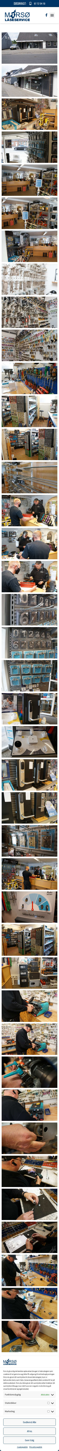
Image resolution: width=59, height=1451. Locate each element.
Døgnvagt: (20, 3)
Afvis (29, 1431)
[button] (52, 15)
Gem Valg (29, 1440)
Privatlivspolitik (35, 1447)
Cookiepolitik (22, 1447)
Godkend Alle (29, 1422)
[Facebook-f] (46, 15)
